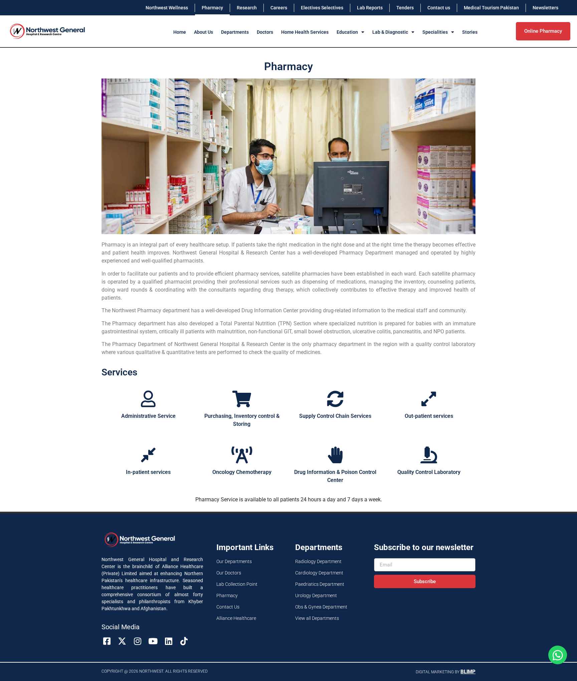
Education (347, 32)
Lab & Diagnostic (390, 32)
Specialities (435, 32)
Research (247, 7)
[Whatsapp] (557, 655)
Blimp (467, 672)
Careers (278, 7)
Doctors (265, 32)
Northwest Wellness (167, 7)
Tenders (405, 7)
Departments (235, 32)
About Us (203, 32)
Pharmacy (212, 7)
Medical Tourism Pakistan (491, 7)
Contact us (438, 7)
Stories (469, 32)
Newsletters (545, 7)
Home (179, 32)
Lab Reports (370, 7)
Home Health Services (305, 32)
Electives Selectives (322, 7)
